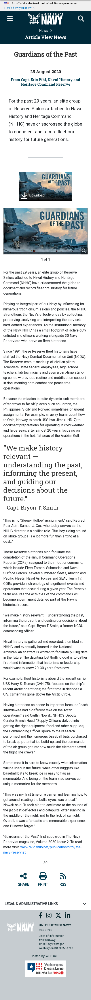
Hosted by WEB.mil (43, 956)
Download (36, 195)
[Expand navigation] (10, 19)
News (44, 31)
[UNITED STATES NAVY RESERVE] (20, 926)
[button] (20, 8)
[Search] (81, 19)
